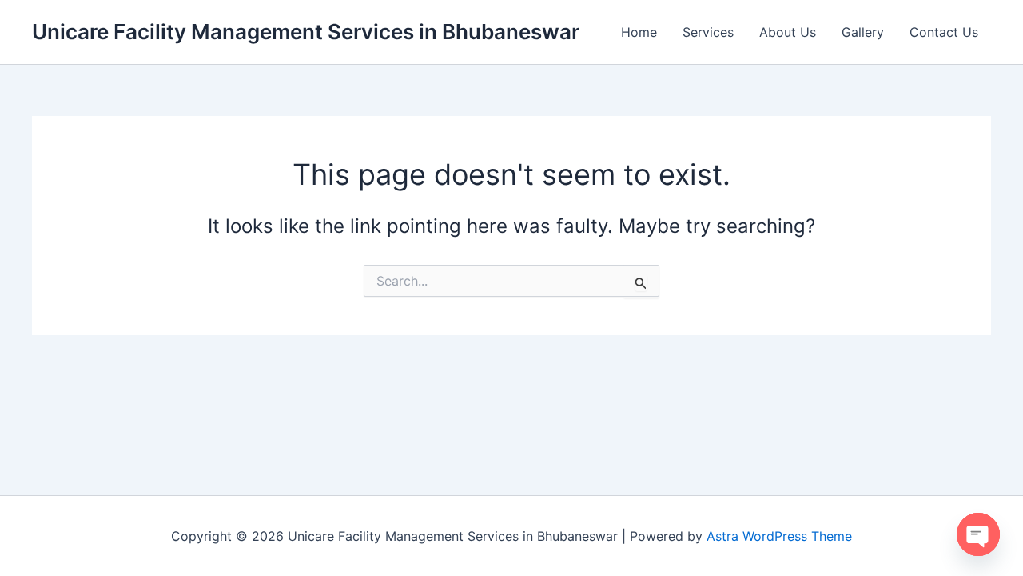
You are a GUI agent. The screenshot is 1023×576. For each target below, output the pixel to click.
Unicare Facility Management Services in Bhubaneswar (305, 31)
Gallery (863, 32)
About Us (787, 32)
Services (708, 32)
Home (639, 32)
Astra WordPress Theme (779, 536)
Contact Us (944, 32)
